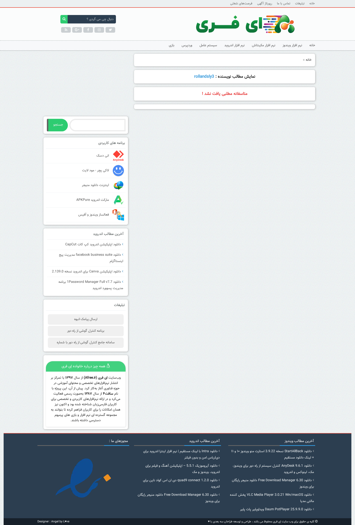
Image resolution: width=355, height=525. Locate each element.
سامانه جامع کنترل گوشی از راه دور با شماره (85, 342)
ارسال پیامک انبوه (86, 319)
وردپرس (187, 45)
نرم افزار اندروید (234, 45)
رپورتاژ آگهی (264, 3)
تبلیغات (300, 3)
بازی (171, 45)
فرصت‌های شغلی (241, 3)
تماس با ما (283, 3)
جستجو (58, 125)
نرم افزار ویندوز (292, 45)
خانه (312, 3)
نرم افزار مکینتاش (263, 45)
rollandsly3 (204, 77)
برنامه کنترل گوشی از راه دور (85, 331)
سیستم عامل (208, 45)
